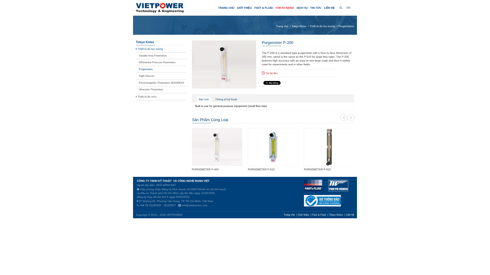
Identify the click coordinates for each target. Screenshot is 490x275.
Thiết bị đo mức (147, 96)
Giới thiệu (244, 7)
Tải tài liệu (271, 73)
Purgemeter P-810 (317, 169)
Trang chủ (226, 7)
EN (348, 7)
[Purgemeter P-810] (329, 147)
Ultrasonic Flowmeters (151, 89)
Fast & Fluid (263, 7)
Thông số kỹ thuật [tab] (226, 99)
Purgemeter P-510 (261, 169)
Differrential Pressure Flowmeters (157, 62)
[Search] (341, 7)
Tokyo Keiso (284, 7)
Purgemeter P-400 (205, 169)
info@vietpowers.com (195, 205)
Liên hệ (329, 7)
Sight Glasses (146, 75)
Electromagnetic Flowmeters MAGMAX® (161, 82)
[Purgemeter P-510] (273, 147)
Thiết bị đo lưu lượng (150, 48)
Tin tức (315, 7)
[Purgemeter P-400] (217, 147)
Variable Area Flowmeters (153, 55)
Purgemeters (146, 69)
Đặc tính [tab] (204, 99)
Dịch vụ (302, 7)
